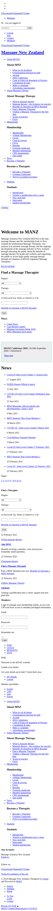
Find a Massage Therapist (23, 109)
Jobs (9, 694)
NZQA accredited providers (24, 177)
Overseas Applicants (21, 174)
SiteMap (10, 889)
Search (10, 886)
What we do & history (22, 70)
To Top (10, 896)
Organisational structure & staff (26, 73)
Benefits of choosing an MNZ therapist (29, 106)
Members (11, 18)
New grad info (18, 198)
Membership (12, 122)
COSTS (10, 647)
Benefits (16, 145)
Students (10, 182)
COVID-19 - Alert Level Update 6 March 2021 (28, 428)
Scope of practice (20, 117)
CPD (9, 691)
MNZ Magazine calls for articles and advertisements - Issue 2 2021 (23, 407)
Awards (15, 75)
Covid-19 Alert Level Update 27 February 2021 (28, 447)
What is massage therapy (23, 101)
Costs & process (19, 140)
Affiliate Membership (22, 135)
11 (20, 481)
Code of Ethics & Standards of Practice (29, 80)
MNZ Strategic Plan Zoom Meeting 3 (23, 418)
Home (9, 891)
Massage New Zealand (22, 52)
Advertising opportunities (23, 88)
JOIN (9, 645)
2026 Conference (20, 78)
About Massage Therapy (18, 90)
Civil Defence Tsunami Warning (21, 437)
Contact (10, 38)
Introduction (17, 192)
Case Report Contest (16, 326)
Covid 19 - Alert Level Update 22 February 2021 (29, 466)
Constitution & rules (21, 83)
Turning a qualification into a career (28, 195)
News (9, 158)
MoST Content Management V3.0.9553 (19, 908)
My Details (12, 677)
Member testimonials (21, 150)
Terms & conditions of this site (14, 874)
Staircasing (17, 200)
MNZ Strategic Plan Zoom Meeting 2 (23, 457)
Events (10, 689)
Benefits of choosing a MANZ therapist (18, 308)
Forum (10, 696)
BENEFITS (12, 650)
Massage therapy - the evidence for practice (31, 104)
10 (17, 481)
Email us (5, 857)
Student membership (21, 203)
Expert (45, 879)
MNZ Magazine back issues (19, 332)
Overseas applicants (21, 148)
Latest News (12, 324)
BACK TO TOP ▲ (10, 906)
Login (9, 898)
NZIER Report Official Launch (21, 384)
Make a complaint (20, 85)
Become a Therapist (16, 161)
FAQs (15, 119)
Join (8, 35)
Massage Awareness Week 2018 (21, 329)
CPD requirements (20, 153)
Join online (17, 156)
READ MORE (8, 266)
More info (8, 355)
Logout (10, 33)
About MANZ (13, 59)
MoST (19, 881)
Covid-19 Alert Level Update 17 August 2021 (27, 375)
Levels (15, 138)
